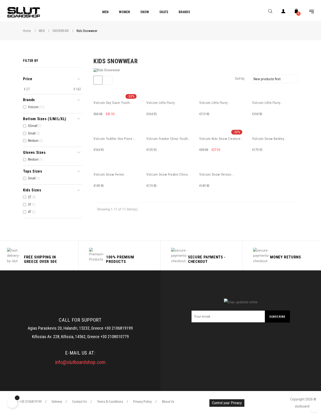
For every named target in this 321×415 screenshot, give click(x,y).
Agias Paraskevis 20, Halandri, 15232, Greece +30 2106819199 (80, 328)
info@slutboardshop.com (80, 362)
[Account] (283, 12)
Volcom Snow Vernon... (216, 174)
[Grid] (98, 80)
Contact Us (79, 401)
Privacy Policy (142, 401)
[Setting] (309, 12)
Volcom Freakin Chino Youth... (168, 139)
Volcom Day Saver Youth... (113, 103)
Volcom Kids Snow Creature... (221, 139)
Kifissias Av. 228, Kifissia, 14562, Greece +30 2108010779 (80, 336)
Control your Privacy (227, 403)
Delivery (57, 401)
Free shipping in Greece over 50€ (40, 259)
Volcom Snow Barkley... (269, 139)
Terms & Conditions (110, 401)
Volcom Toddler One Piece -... (115, 139)
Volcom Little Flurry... (161, 103)
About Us (168, 401)
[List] (108, 80)
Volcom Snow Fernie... (110, 174)
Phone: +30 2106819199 (25, 401)
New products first (274, 79)
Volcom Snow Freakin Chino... (168, 174)
